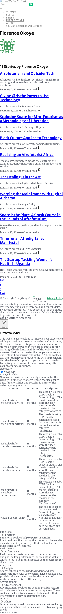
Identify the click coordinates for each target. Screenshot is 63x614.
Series (10, 14)
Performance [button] (7, 548)
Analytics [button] (5, 565)
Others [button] (4, 598)
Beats (10, 17)
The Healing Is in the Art (20, 177)
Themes (11, 12)
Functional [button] (6, 531)
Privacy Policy (55, 298)
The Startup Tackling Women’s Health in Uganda (26, 261)
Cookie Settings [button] (9, 317)
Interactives (15, 20)
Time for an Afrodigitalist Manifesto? (22, 240)
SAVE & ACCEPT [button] (9, 612)
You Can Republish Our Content (24, 25)
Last (2, 293)
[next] (0, 290)
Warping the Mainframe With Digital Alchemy (31, 196)
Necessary (10, 371)
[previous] (0, 282)
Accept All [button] (25, 317)
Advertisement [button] (8, 581)
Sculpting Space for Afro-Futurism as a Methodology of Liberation (31, 119)
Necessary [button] (6, 368)
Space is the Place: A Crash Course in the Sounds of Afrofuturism (30, 217)
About (10, 23)
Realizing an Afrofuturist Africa (27, 155)
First (3, 279)
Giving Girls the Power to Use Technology (24, 98)
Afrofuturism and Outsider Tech (27, 73)
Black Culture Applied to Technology (31, 138)
